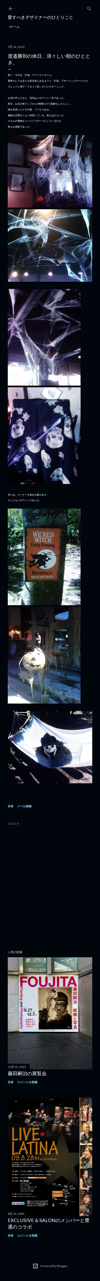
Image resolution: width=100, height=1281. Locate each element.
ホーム (14, 26)
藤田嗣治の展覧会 (27, 1073)
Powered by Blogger (54, 1266)
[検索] (89, 7)
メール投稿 (24, 806)
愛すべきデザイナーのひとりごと (40, 17)
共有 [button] (11, 806)
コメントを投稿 (27, 1082)
